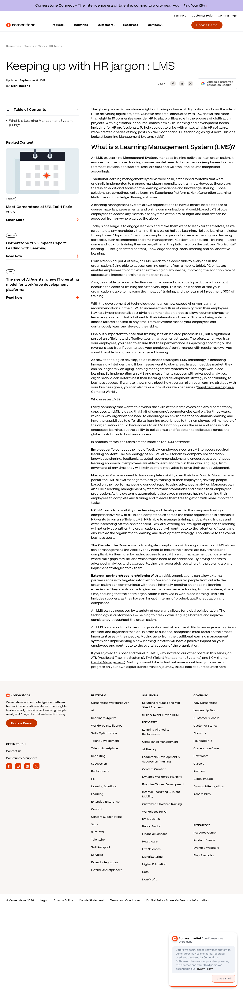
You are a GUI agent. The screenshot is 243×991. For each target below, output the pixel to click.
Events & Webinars (206, 848)
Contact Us (13, 751)
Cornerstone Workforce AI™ (110, 703)
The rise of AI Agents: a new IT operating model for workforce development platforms (41, 270)
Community (226, 16)
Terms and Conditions (125, 900)
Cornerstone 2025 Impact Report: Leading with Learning (39, 234)
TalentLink (98, 840)
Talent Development (105, 741)
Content (96, 809)
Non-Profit (149, 880)
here (222, 667)
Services (97, 855)
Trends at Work (34, 46)
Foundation (201, 741)
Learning (97, 794)
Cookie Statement (91, 900)
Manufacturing (152, 857)
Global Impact (203, 779)
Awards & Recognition (208, 787)
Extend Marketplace (105, 870)
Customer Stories (205, 726)
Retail (146, 872)
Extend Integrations (104, 862)
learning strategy (214, 382)
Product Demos (204, 840)
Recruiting (98, 756)
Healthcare (150, 842)
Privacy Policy (63, 900)
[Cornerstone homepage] (42, 695)
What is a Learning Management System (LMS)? (41, 123)
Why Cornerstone (205, 703)
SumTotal (97, 832)
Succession (99, 764)
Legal (43, 900)
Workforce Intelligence (106, 726)
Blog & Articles (203, 855)
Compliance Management (160, 742)
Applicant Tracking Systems (121, 658)
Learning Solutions (104, 787)
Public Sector (151, 826)
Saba (94, 824)
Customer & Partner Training (162, 804)
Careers (198, 764)
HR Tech (54, 46)
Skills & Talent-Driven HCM (160, 715)
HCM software (177, 442)
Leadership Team (205, 711)
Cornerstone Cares (206, 749)
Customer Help (202, 16)
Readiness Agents (103, 718)
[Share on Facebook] (173, 83)
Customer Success (206, 718)
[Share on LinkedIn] (182, 83)
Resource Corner (205, 833)
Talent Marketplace (104, 749)
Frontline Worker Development (163, 784)
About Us (199, 733)
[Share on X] (190, 83)
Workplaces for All (154, 812)
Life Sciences (151, 849)
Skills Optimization (104, 733)
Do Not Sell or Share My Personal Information (177, 900)
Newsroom (200, 756)
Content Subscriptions (106, 817)
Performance (100, 771)
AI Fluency (149, 749)
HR (93, 779)
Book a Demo (207, 25)
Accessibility (202, 794)
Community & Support (21, 758)
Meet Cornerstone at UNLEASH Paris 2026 (39, 147)
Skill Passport (100, 847)
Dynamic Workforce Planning (162, 777)
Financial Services (154, 834)
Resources (13, 46)
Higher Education (154, 864)
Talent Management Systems (177, 658)
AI (92, 711)
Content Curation (154, 769)
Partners (180, 16)
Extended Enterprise (105, 802)
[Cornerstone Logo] (20, 25)
